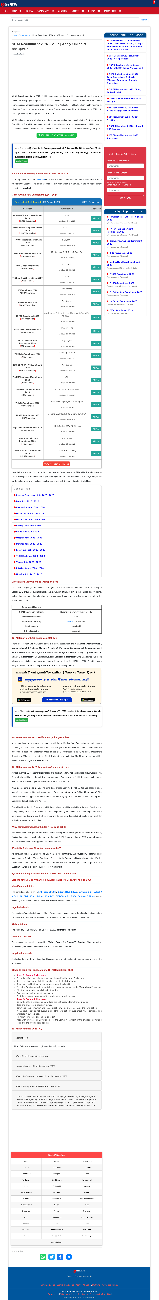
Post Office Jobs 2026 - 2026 (30, 507)
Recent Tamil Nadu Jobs (125, 35)
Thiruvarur (87, 1230)
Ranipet (57, 1205)
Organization (24, 35)
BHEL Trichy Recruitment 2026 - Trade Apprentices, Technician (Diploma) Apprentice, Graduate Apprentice (123, 78)
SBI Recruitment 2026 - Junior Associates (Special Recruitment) (123, 109)
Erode (87, 1174)
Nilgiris (87, 1192)
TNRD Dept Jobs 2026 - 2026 (30, 556)
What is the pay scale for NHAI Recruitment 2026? (38, 1086)
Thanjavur (87, 1211)
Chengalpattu (87, 1161)
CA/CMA (82, 896)
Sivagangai (26, 1211)
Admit (78, 1285)
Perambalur (26, 1199)
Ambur (26, 1161)
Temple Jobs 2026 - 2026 (28, 562)
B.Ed (67, 892)
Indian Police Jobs (112, 10)
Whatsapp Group (68, 1294)
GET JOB (125, 198)
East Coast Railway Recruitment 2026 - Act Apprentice (123, 57)
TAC (109, 1294)
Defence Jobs (78, 10)
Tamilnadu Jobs (47, 1285)
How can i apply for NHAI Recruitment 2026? (35, 1066)
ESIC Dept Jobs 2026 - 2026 (30, 568)
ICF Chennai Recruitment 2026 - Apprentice (123, 136)
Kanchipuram (56, 1180)
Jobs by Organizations (125, 211)
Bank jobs (62, 10)
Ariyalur (57, 1161)
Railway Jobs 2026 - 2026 (28, 525)
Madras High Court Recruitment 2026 (123, 265)
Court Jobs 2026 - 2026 (28, 531)
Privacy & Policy (97, 1294)
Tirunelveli (26, 1223)
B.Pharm (83, 892)
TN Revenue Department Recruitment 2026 (122, 232)
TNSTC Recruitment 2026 (120, 275)
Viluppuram (56, 1236)
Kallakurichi (26, 1180)
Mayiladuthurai (56, 1242)
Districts (96, 1285)
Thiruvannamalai (56, 1230)
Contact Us (53, 1294)
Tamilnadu (40, 179)
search (144, 19)
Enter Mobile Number (117, 172)
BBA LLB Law (36, 896)
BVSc (73, 896)
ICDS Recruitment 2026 (119, 254)
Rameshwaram (26, 1205)
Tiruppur (87, 1223)
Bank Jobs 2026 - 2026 (27, 501)
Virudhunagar (87, 1236)
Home (5, 10)
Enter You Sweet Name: (118, 160)
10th (40, 892)
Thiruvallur (26, 1230)
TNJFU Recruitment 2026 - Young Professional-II (124, 90)
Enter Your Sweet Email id (119, 184)
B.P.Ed (74, 892)
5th (50, 892)
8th (54, 892)
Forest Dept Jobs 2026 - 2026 (30, 550)
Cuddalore (87, 1167)
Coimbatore (56, 1167)
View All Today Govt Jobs (56, 464)
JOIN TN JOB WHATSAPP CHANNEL (57, 135)
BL (68, 896)
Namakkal (56, 1192)
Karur (26, 1186)
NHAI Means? (22, 1038)
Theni (26, 1217)
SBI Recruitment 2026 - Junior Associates (122, 118)
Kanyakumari (87, 1180)
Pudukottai (56, 1199)
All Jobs (87, 1285)
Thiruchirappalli (87, 1217)
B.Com (61, 892)
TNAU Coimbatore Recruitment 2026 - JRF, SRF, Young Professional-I (125, 66)
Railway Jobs (94, 10)
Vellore (26, 1236)
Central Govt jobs (45, 10)
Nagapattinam (26, 1192)
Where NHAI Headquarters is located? (33, 1056)
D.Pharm (91, 896)
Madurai (87, 1186)
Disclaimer (83, 1294)
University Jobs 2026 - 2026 (30, 513)
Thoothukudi (56, 1217)
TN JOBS (29, 10)
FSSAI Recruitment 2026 (120, 311)
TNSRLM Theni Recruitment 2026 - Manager (124, 100)
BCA (46, 896)
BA (21, 896)
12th (46, 892)
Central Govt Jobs (65, 1285)
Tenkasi (57, 1211)
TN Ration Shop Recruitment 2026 (124, 293)
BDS (52, 896)
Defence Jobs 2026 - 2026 (29, 544)
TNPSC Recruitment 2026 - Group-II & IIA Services (125, 127)
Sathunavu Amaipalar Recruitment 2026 (124, 244)
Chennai (26, 1167)
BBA (26, 896)
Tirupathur (57, 1223)
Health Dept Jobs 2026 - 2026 (30, 519)
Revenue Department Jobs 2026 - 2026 (35, 495)
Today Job (16, 10)
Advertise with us (110, 1285)
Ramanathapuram (87, 1199)
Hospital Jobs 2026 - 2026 (29, 537)
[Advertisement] (57, 76)
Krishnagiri (57, 1186)
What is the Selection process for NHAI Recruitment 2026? (41, 1076)
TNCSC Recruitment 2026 (122, 284)
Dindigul (56, 1174)
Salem (87, 1205)
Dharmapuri (26, 1174)
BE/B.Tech (61, 896)
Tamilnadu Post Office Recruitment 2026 (125, 220)
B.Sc (90, 892)
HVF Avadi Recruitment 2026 (122, 302)
